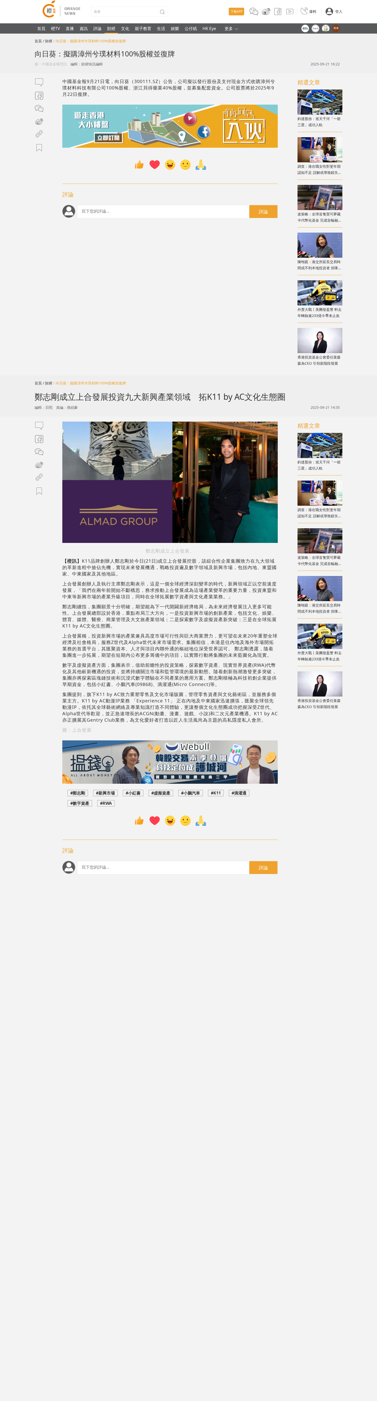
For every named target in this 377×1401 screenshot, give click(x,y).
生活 (161, 28)
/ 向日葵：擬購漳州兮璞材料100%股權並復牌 (89, 40)
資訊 (84, 28)
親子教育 (143, 28)
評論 (97, 28)
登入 (338, 11)
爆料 (312, 11)
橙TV (55, 28)
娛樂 (175, 28)
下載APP (236, 11)
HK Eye (209, 28)
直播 (70, 28)
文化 (125, 28)
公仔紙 (191, 28)
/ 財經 (47, 40)
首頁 (41, 28)
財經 (111, 28)
